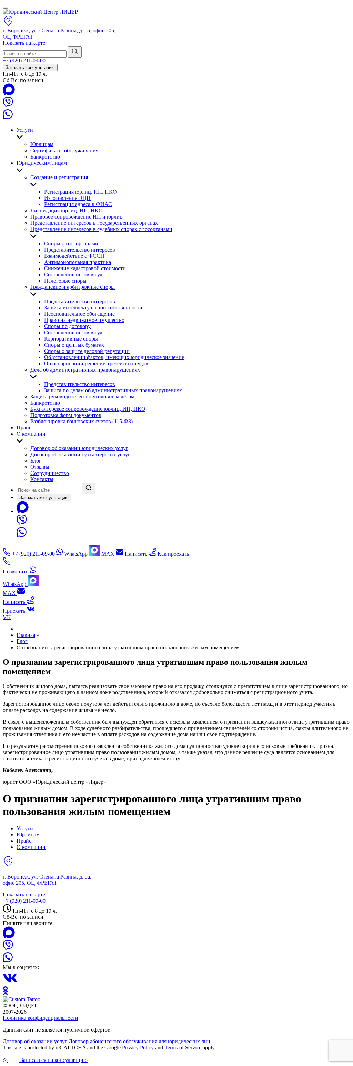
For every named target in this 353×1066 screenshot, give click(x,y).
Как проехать (172, 554)
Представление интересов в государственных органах (94, 223)
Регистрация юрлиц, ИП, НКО (80, 192)
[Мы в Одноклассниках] (5, 993)
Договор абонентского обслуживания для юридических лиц (139, 1041)
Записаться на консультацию (53, 1060)
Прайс (24, 427)
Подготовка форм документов (65, 415)
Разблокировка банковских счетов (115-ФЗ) (81, 421)
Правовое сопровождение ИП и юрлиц (76, 217)
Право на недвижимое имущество (84, 320)
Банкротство (45, 157)
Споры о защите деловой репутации (87, 351)
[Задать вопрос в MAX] (9, 94)
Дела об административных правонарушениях (85, 370)
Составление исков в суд (73, 274)
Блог (35, 461)
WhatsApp (76, 554)
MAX (108, 554)
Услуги (25, 130)
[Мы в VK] (10, 983)
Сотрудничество (49, 473)
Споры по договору (67, 326)
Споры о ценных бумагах (74, 345)
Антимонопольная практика (77, 262)
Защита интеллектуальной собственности (93, 308)
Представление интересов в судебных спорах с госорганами (101, 229)
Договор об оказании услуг (35, 1041)
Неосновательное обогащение (79, 314)
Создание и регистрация (59, 177)
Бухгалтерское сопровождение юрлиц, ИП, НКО (87, 409)
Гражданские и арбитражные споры (72, 287)
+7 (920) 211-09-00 (24, 60)
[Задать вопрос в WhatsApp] (8, 118)
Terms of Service (182, 1047)
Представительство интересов (79, 250)
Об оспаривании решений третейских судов (96, 363)
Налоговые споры (65, 281)
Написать (136, 554)
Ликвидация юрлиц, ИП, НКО (66, 210)
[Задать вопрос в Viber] (8, 105)
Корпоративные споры (71, 339)
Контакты (41, 479)
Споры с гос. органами (71, 243)
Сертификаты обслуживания (64, 150)
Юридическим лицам (42, 163)
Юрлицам (41, 144)
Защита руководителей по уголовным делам (82, 396)
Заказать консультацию (30, 67)
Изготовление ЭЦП (67, 198)
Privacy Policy (138, 1047)
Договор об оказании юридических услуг (79, 448)
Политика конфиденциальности (40, 1018)
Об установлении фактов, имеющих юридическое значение (114, 357)
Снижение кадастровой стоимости (85, 268)
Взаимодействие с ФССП (74, 256)
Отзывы (39, 467)
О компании (31, 434)
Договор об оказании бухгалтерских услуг (80, 454)
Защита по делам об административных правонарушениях (113, 390)
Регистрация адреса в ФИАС (78, 204)
